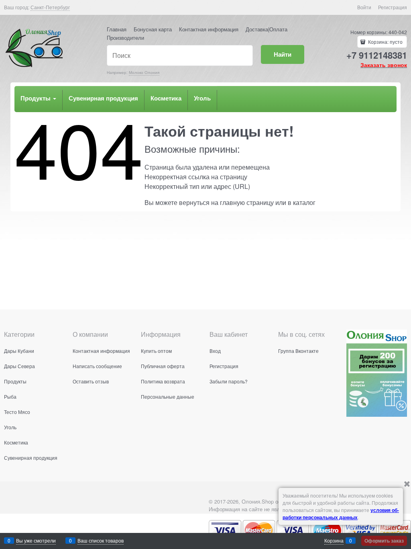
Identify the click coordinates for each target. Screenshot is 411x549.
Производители (125, 37)
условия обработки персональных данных (341, 513)
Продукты (36, 98)
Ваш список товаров (100, 540)
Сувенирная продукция (103, 98)
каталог (304, 202)
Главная (116, 29)
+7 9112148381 (376, 55)
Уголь (202, 98)
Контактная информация (208, 29)
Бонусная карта (153, 29)
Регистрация (392, 7)
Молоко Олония (144, 72)
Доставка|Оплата (266, 29)
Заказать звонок (383, 65)
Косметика (166, 98)
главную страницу (247, 202)
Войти (364, 7)
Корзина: (385, 41)
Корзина (334, 540)
